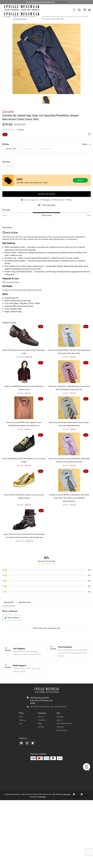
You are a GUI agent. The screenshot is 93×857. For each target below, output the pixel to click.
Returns (60, 720)
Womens (22, 720)
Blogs (40, 723)
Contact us (42, 720)
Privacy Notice (62, 730)
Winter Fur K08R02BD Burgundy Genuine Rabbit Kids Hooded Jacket (24, 387)
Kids (20, 723)
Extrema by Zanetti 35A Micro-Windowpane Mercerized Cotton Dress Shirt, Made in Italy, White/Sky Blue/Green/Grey (69, 498)
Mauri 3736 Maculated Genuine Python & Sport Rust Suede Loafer (23, 351)
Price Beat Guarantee (64, 723)
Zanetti (8, 111)
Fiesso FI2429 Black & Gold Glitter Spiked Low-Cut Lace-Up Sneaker (23, 460)
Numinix (67, 794)
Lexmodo (42, 797)
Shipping (60, 716)
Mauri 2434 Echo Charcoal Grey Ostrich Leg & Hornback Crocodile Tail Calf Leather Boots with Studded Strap (24, 535)
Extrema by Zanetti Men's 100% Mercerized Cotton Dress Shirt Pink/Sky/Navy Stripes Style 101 (69, 387)
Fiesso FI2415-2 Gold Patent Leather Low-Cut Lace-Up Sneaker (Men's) (24, 496)
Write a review (13, 618)
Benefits (41, 727)
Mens (21, 716)
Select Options (46, 194)
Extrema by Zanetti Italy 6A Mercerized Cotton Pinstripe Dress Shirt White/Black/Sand (69, 423)
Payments (60, 727)
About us (41, 716)
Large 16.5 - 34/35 (10, 149)
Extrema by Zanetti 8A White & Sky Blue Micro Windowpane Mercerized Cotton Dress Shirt (69, 351)
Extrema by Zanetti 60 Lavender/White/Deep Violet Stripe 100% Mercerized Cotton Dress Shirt (69, 460)
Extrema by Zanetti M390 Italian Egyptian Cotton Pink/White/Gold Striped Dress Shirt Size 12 (23, 423)
